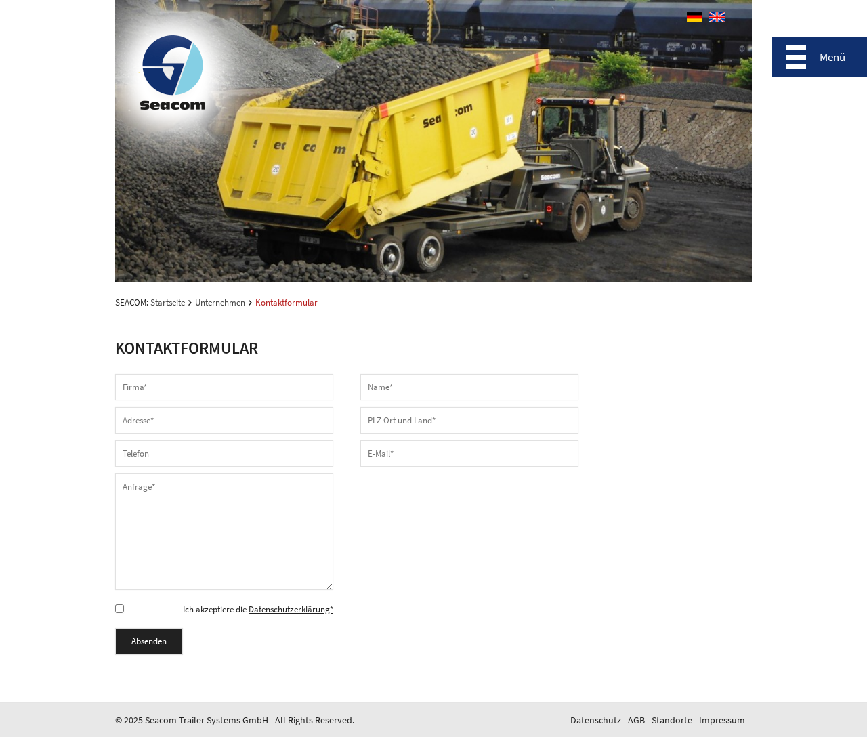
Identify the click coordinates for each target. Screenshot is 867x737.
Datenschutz (595, 720)
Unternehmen (220, 302)
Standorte (672, 720)
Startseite (167, 302)
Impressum (722, 720)
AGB (636, 720)
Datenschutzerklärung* (291, 609)
